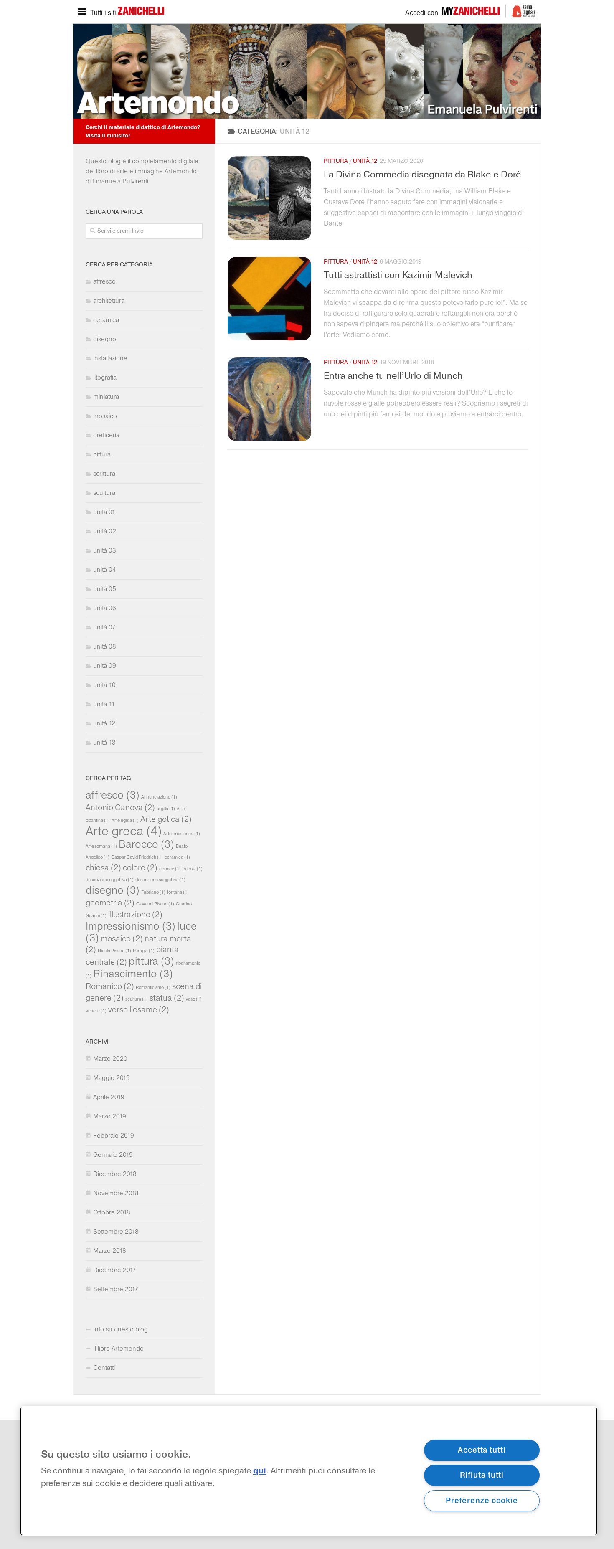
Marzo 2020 (110, 1058)
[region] (308, 1471)
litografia (105, 377)
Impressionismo (130, 926)
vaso (194, 999)
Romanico (110, 986)
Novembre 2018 (116, 1193)
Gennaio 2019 (113, 1155)
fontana (178, 892)
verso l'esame (138, 1009)
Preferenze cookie (482, 1500)
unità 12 (365, 161)
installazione (110, 358)
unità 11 (104, 704)
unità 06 (104, 608)
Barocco (146, 844)
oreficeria (106, 435)
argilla (166, 808)
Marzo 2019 (109, 1116)
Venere (96, 1011)
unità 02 (104, 531)
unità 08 (104, 646)
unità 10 (104, 685)
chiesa (103, 867)
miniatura (106, 397)
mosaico (105, 416)
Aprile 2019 (108, 1097)
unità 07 (104, 627)
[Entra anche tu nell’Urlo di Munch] (269, 399)
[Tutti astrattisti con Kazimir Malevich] (269, 298)
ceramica (106, 320)
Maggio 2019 (111, 1078)
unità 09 (104, 665)
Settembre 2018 (116, 1231)
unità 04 (104, 569)
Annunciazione (159, 797)
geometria (110, 902)
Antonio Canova (120, 807)
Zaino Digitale (521, 11)
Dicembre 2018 (115, 1174)
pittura (336, 161)
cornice (170, 869)
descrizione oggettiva (110, 879)
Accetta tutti (482, 1450)
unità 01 (104, 512)
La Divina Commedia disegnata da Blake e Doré (422, 174)
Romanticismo (153, 987)
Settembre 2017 (115, 1289)
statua (167, 998)
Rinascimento (133, 973)
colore (140, 867)
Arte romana (101, 846)
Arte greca (124, 830)
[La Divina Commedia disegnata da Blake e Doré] (269, 198)
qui (259, 1471)
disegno (104, 339)
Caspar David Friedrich (137, 857)
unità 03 (104, 550)
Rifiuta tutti (482, 1475)
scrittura (104, 473)
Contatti (104, 1368)
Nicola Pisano (114, 950)
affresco (104, 281)
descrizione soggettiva (160, 879)
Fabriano (153, 892)
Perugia (144, 950)
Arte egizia (125, 820)
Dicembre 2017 (114, 1270)
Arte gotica (166, 819)
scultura (104, 493)
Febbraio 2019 (113, 1135)
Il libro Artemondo (118, 1348)
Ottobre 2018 (111, 1212)
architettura (108, 300)
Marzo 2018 (109, 1251)
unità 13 (104, 742)
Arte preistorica (181, 834)
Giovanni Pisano (155, 904)
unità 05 (104, 589)
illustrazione (135, 914)
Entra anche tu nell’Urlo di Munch (393, 376)
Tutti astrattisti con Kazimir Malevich (398, 275)
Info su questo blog (120, 1329)
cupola (193, 869)
